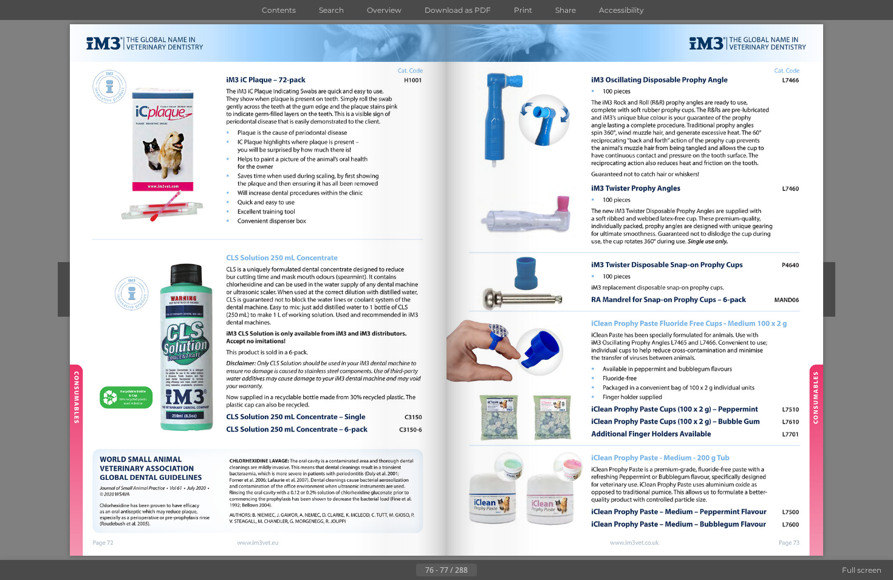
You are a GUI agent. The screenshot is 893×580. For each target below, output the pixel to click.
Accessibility (621, 10)
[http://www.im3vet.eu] (259, 542)
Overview (384, 10)
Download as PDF (458, 10)
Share (565, 10)
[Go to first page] (387, 570)
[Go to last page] (506, 570)
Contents (279, 10)
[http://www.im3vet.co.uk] (634, 543)
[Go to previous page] (406, 570)
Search (331, 10)
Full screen (861, 570)
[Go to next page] (486, 570)
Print (523, 10)
